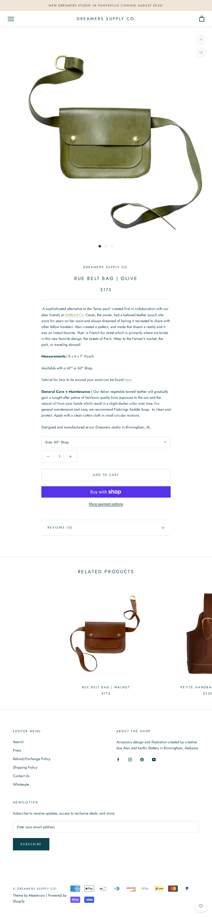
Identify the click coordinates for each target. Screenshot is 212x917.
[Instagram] (130, 759)
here (128, 379)
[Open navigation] (11, 19)
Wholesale (21, 784)
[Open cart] (201, 19)
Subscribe (31, 844)
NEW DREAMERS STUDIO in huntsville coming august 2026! (106, 5)
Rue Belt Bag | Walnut (106, 687)
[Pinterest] (142, 759)
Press (17, 750)
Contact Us (21, 775)
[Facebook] (118, 759)
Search (18, 741)
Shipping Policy (25, 767)
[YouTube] (154, 759)
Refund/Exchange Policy (31, 758)
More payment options (106, 503)
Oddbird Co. (75, 314)
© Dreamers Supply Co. (35, 889)
